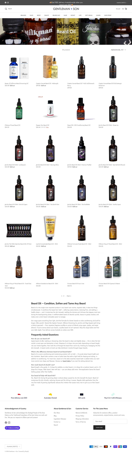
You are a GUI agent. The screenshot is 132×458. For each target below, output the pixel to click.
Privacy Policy (80, 416)
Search (56, 425)
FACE (31, 15)
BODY (39, 15)
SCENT (73, 15)
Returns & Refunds (81, 413)
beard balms (67, 361)
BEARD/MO (56, 15)
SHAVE (46, 15)
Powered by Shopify (24, 451)
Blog (55, 416)
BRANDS (23, 15)
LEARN (98, 15)
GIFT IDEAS (88, 15)
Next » (69, 296)
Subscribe (99, 427)
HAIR (65, 15)
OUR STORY (107, 15)
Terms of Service (81, 422)
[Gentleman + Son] (66, 9)
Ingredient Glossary (60, 419)
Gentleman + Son (13, 451)
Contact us (57, 422)
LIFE (80, 15)
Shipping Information (82, 419)
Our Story (57, 413)
